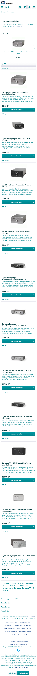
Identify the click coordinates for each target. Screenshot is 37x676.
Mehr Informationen (21, 667)
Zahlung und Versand (25, 631)
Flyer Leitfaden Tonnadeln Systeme (18, 641)
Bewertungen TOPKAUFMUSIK (18, 644)
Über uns (28, 635)
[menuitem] (5, 7)
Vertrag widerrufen (24, 622)
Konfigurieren (23, 673)
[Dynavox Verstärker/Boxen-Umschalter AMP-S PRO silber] (18, 358)
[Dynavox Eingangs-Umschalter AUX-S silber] (18, 543)
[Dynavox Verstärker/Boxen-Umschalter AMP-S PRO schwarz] (18, 404)
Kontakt (13, 638)
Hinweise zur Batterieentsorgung (14, 635)
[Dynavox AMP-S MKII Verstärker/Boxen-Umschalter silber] (18, 497)
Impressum (8, 625)
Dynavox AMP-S (8, 586)
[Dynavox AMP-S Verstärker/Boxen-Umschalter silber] (18, 43)
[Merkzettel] (25, 7)
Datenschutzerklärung (10, 631)
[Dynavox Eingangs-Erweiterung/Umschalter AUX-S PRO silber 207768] (18, 311)
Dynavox (6, 583)
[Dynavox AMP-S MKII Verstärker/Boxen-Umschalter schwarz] (18, 450)
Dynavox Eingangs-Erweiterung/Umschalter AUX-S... (14, 278)
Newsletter (21, 638)
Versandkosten (31, 616)
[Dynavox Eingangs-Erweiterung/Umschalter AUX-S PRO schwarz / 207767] (18, 265)
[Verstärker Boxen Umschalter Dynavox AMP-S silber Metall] (18, 219)
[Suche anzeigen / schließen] (20, 7)
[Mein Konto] (29, 7)
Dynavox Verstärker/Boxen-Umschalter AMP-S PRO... (17, 371)
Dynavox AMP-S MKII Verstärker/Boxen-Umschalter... (17, 464)
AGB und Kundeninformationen (22, 625)
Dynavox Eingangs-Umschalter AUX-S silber (18, 556)
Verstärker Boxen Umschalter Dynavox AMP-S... (16, 186)
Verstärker (21, 583)
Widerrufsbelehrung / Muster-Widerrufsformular (17, 628)
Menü (7, 7)
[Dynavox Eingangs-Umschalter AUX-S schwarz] (18, 126)
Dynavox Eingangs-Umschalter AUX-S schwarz (16, 139)
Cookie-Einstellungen (11, 622)
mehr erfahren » (18, 27)
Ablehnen (12, 673)
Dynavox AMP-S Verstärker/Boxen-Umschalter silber (18, 53)
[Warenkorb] (34, 7)
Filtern (6, 64)
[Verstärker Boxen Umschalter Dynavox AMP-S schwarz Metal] (18, 172)
